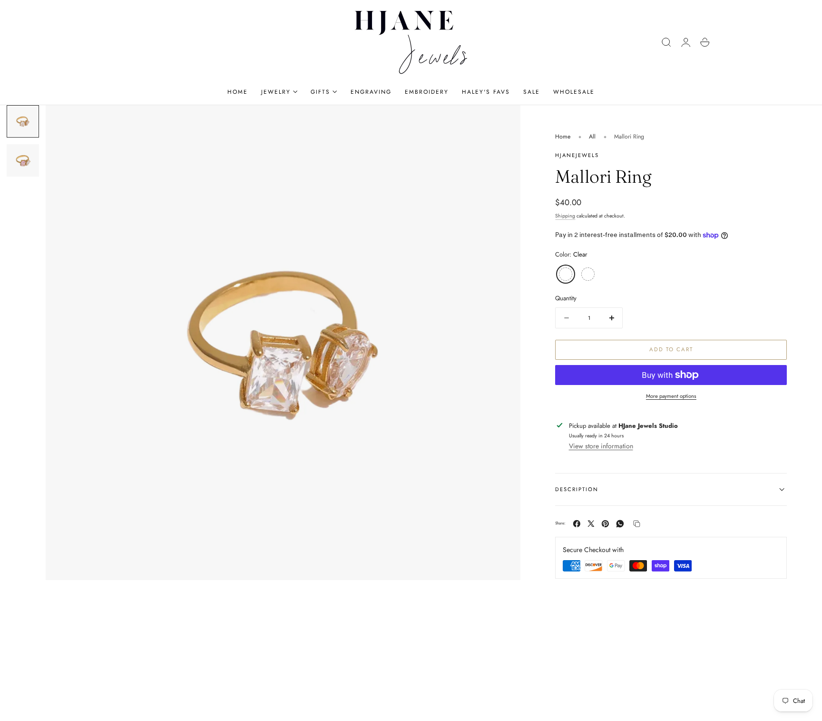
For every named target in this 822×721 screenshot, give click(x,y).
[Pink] (588, 274)
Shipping (565, 215)
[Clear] (565, 274)
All (592, 136)
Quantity (566, 298)
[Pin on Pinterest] (605, 523)
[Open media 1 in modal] (504, 122)
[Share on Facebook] (576, 523)
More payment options (671, 396)
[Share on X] (591, 523)
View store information (601, 446)
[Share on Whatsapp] (620, 523)
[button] (666, 42)
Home (562, 136)
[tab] (23, 121)
